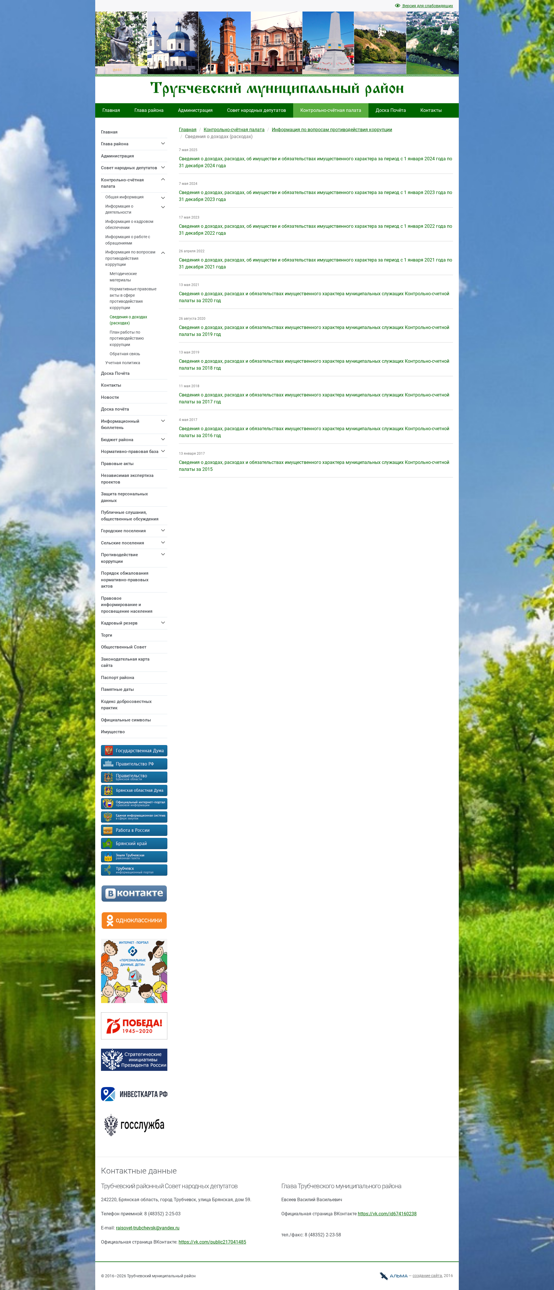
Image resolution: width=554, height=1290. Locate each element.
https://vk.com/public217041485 (212, 1242)
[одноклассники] (134, 928)
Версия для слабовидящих (427, 5)
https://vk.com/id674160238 (387, 1213)
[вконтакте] (134, 900)
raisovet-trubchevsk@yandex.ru (147, 1228)
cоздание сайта (427, 1275)
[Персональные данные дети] (134, 1001)
